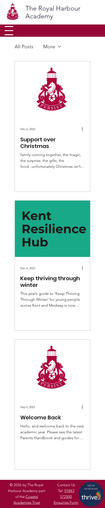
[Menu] (9, 30)
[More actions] (84, 129)
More (49, 46)
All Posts (24, 46)
